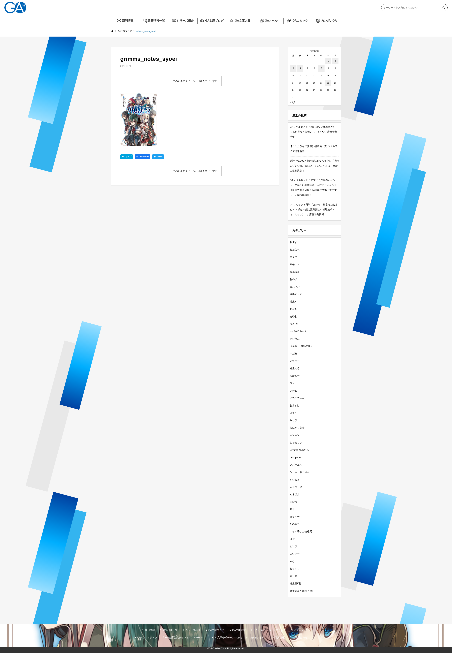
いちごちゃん (297, 398)
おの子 (293, 279)
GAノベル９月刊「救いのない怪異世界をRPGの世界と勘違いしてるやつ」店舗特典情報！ (313, 131)
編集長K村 (295, 583)
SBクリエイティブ (147, 637)
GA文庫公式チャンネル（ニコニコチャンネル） (240, 637)
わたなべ (295, 249)
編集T (293, 301)
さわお (293, 390)
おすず (293, 242)
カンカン (295, 435)
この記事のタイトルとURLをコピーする (195, 81)
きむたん (295, 338)
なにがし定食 (297, 427)
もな (292, 561)
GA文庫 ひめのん (299, 449)
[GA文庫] (15, 7)
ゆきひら (295, 323)
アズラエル (296, 464)
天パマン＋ (296, 286)
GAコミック (300, 20)
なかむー (295, 375)
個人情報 (280, 637)
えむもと (295, 479)
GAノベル (271, 20)
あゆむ (293, 316)
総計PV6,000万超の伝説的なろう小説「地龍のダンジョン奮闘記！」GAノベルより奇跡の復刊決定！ (314, 165)
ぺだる (293, 353)
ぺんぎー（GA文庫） (301, 346)
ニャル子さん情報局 (301, 531)
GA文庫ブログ (214, 20)
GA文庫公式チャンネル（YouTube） (185, 637)
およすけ (295, 405)
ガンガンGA (329, 20)
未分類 (293, 576)
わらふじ (295, 568)
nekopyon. (295, 457)
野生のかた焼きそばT (302, 590)
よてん (293, 412)
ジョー (293, 383)
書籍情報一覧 (156, 20)
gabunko (294, 271)
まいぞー (295, 553)
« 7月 (293, 102)
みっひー (295, 420)
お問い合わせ (300, 637)
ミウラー (295, 360)
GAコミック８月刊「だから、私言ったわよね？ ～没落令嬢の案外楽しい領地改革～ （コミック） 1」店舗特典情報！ (314, 209)
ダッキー (295, 516)
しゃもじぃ (296, 442)
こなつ (293, 501)
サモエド (295, 264)
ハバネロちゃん (298, 331)
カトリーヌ (296, 487)
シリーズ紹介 (185, 20)
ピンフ (293, 546)
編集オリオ (296, 294)
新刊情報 (127, 20)
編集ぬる (295, 368)
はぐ (292, 538)
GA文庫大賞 (242, 20)
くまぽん (295, 494)
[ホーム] (112, 31)
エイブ (293, 257)
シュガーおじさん (300, 472)
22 (328, 83)
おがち (293, 309)
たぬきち (295, 524)
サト (292, 509)
